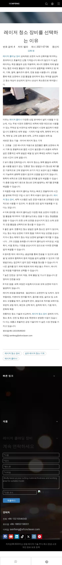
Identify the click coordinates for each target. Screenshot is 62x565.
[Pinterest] (39, 536)
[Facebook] (5, 536)
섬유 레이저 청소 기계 (34, 353)
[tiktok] (22, 536)
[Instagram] (34, 536)
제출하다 (11, 500)
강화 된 (31, 51)
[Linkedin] (16, 536)
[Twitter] (28, 536)
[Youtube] (11, 536)
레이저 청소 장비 (39, 314)
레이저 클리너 (16, 119)
